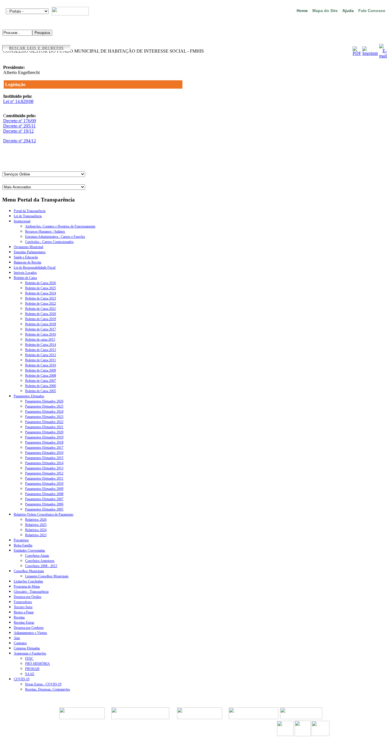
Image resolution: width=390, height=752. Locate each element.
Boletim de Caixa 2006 (40, 386)
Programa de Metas (27, 587)
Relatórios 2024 (36, 530)
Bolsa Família (23, 545)
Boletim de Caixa (25, 278)
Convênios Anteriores (40, 561)
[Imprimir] (370, 53)
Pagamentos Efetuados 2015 (44, 458)
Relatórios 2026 (36, 520)
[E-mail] (383, 55)
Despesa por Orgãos (27, 597)
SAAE (29, 674)
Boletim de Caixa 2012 (40, 355)
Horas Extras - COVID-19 (43, 684)
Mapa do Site (325, 10)
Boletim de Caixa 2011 (40, 360)
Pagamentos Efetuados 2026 (44, 401)
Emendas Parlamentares (30, 252)
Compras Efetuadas (27, 648)
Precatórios (21, 540)
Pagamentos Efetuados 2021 (44, 427)
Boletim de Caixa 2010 (40, 365)
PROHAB (32, 669)
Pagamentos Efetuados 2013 (44, 468)
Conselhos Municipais (29, 571)
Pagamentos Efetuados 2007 (44, 499)
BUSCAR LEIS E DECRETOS (36, 48)
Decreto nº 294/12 (19, 140)
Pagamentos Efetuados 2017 (44, 448)
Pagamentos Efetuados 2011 (44, 478)
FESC (29, 659)
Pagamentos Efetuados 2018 (44, 442)
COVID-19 (21, 679)
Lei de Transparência (28, 216)
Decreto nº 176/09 (19, 120)
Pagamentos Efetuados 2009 (44, 489)
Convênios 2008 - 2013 (41, 566)
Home (302, 10)
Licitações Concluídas (28, 581)
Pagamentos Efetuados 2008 (44, 494)
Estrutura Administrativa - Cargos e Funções (55, 237)
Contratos (20, 643)
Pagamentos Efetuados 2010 (44, 484)
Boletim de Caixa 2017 (40, 329)
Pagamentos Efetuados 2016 (44, 453)
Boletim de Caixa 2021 (40, 309)
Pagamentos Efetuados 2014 (44, 463)
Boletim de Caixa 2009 (40, 370)
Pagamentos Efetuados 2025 (44, 406)
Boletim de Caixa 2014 (40, 345)
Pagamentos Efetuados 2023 (44, 417)
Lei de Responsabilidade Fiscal (34, 268)
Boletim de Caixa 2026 (40, 283)
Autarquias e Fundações (30, 653)
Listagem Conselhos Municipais (47, 576)
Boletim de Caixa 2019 (40, 319)
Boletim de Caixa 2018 (40, 324)
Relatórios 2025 (36, 525)
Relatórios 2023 (36, 535)
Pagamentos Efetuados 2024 (44, 412)
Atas (17, 638)
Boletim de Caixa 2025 (40, 288)
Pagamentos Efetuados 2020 (44, 432)
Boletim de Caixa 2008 (40, 376)
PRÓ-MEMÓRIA (37, 664)
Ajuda (348, 10)
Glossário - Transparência (31, 592)
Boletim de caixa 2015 (40, 340)
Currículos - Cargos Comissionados (49, 242)
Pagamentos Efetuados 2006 (44, 504)
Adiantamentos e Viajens (30, 633)
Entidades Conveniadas (29, 550)
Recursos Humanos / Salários (45, 232)
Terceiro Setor (23, 607)
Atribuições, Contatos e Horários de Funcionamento (60, 226)
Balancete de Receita (27, 262)
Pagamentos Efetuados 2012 (44, 473)
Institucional (22, 221)
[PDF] (357, 53)
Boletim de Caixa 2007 (40, 381)
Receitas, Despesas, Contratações (47, 689)
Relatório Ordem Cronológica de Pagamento (43, 514)
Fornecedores (23, 602)
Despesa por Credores (29, 628)
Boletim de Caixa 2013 (40, 350)
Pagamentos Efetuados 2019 (44, 437)
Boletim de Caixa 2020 (40, 314)
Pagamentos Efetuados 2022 (44, 422)
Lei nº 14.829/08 (18, 101)
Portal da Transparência (29, 211)
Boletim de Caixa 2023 (40, 298)
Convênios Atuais (37, 556)
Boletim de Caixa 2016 (40, 334)
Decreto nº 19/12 (18, 131)
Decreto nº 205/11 (19, 125)
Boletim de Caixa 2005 (40, 391)
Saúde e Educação (26, 257)
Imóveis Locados (25, 273)
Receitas (19, 617)
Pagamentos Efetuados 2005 (44, 509)
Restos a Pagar (24, 612)
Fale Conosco (371, 10)
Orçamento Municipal (28, 247)
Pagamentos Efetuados (29, 396)
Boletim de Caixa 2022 (40, 304)
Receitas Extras (24, 623)
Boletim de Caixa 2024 (40, 293)
